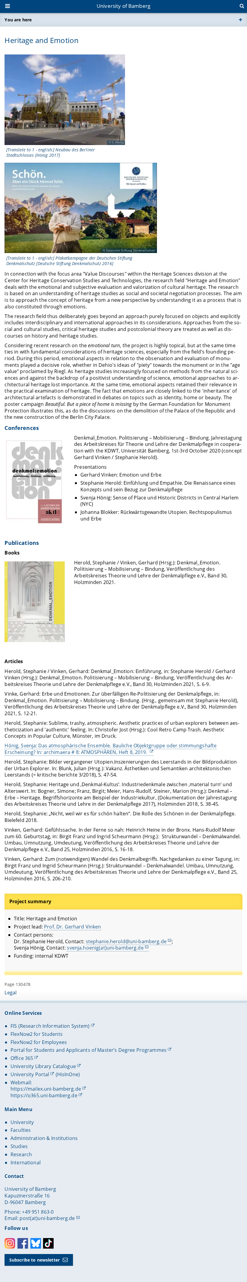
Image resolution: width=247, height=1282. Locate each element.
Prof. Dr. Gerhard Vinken (72, 926)
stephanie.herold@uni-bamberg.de (126, 941)
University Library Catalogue (43, 1066)
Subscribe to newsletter (34, 1260)
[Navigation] (8, 6)
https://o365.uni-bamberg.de (44, 1095)
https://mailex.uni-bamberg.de (46, 1089)
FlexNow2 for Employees (39, 1042)
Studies (19, 1146)
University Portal (30, 1074)
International (26, 1162)
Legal (11, 992)
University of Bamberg (123, 5)
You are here (18, 20)
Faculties (21, 1130)
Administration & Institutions (44, 1138)
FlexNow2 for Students (37, 1034)
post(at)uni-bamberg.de (47, 1218)
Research (21, 1154)
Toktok (48, 1243)
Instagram (10, 1243)
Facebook (22, 1243)
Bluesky (35, 1243)
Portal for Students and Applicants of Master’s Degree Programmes (89, 1050)
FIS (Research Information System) (50, 1026)
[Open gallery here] (65, 99)
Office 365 (22, 1058)
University (22, 1122)
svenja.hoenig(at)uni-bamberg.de (105, 947)
